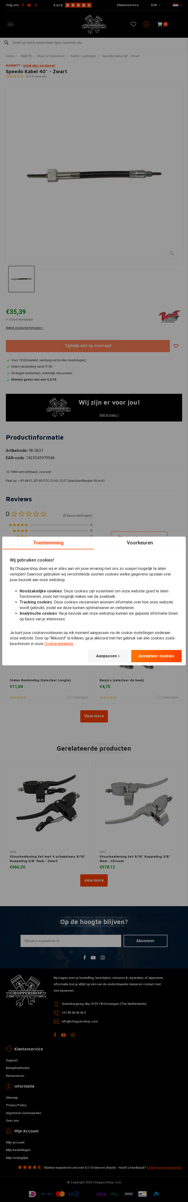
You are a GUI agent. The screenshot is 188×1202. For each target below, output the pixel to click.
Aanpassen (106, 656)
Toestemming (48, 543)
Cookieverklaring (58, 643)
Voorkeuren (140, 543)
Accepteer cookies (156, 656)
